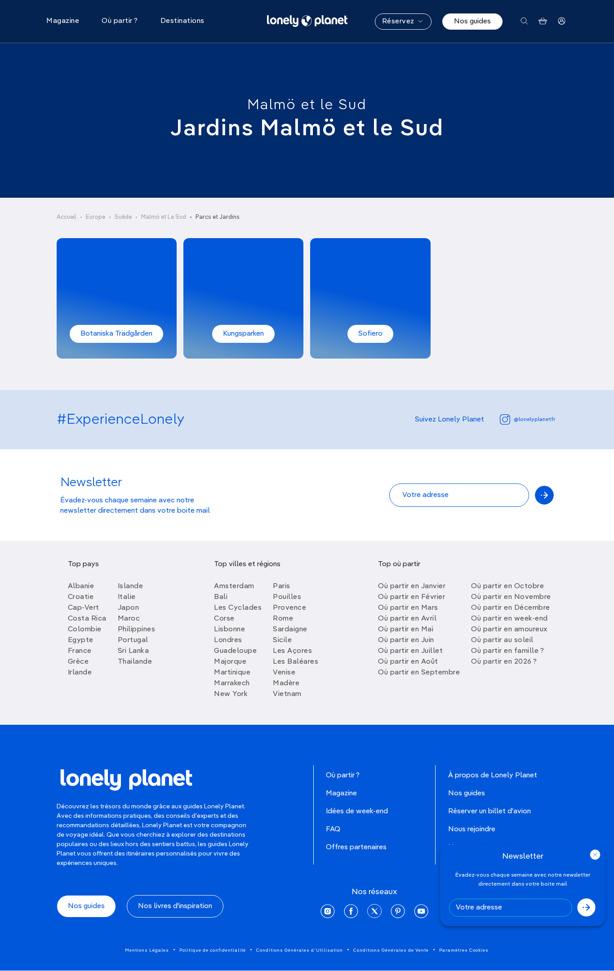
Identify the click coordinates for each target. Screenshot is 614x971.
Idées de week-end (357, 811)
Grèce (78, 661)
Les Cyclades (238, 608)
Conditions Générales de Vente (391, 950)
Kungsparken (243, 333)
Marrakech (232, 683)
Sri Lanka (133, 651)
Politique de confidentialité (212, 950)
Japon (128, 608)
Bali (220, 597)
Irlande (80, 672)
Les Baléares (295, 661)
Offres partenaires (356, 847)
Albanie (81, 586)
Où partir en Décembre (510, 608)
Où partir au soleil (502, 640)
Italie (127, 597)
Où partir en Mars (408, 608)
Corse (224, 618)
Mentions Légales (147, 950)
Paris (281, 586)
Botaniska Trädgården (116, 333)
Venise (284, 672)
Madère (286, 683)
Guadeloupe (235, 651)
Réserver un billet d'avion (489, 811)
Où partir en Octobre (507, 586)
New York (231, 694)
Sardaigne (290, 629)
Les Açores (292, 651)
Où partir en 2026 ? (504, 661)
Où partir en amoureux (509, 629)
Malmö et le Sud (307, 105)
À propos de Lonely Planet (492, 775)
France (80, 651)
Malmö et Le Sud (163, 217)
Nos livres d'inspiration (175, 906)
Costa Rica (87, 618)
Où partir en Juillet (410, 651)
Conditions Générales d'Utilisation (299, 950)
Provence (289, 608)
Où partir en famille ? (507, 651)
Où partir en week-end (509, 618)
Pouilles (287, 597)
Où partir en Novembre (511, 597)
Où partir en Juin (406, 640)
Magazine (341, 793)
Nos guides (472, 21)
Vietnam (287, 694)
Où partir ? (343, 775)
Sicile (282, 640)
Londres (228, 640)
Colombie (85, 629)
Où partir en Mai (405, 629)
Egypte (80, 640)
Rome (283, 618)
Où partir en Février (411, 597)
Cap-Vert (83, 608)
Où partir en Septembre (419, 672)
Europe (95, 217)
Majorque (230, 661)
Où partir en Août (408, 661)
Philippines (137, 629)
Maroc (129, 618)
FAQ (333, 829)
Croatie (81, 597)
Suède (123, 217)
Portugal (133, 640)
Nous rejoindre (471, 829)
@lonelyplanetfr (534, 419)
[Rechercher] (524, 21)
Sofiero (370, 333)
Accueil (66, 217)
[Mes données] (561, 21)
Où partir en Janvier (411, 586)
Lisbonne (229, 629)
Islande (130, 586)
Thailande (135, 661)
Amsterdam (234, 586)
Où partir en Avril (407, 618)
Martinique (232, 672)
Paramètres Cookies (464, 950)
